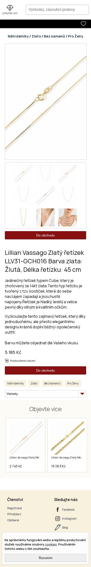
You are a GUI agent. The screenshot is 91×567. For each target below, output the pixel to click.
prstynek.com (9, 13)
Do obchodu (45, 235)
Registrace (14, 508)
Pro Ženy (75, 36)
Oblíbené (13, 520)
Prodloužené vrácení (22, 360)
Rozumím (45, 558)
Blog (65, 527)
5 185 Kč (13, 352)
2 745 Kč (15, 466)
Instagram (69, 518)
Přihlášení (14, 514)
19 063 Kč (58, 466)
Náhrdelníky (18, 36)
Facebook (68, 510)
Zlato (36, 36)
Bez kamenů (54, 36)
